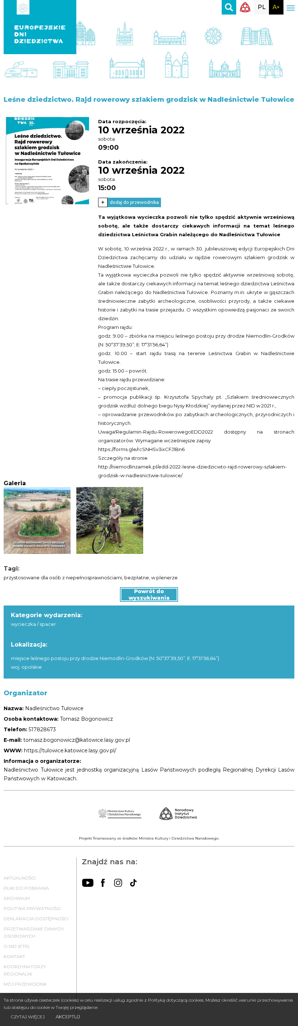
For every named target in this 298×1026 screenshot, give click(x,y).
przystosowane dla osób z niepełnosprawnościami (63, 577)
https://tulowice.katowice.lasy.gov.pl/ (70, 750)
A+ (276, 7)
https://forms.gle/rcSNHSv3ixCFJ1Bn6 (141, 449)
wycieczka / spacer (33, 624)
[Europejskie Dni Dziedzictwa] (40, 7)
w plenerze (164, 577)
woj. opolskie (26, 667)
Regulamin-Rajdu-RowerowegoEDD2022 (164, 432)
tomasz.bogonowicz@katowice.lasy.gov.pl (76, 740)
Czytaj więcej (28, 1016)
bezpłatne (136, 577)
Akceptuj (68, 1016)
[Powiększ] (47, 160)
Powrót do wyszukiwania (149, 594)
